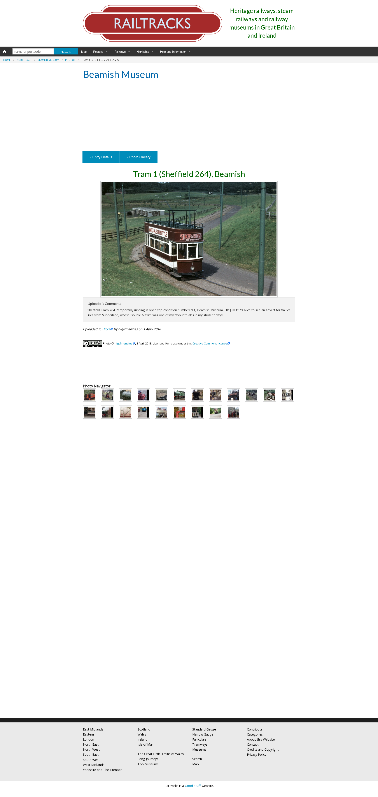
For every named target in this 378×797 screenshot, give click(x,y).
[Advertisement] (189, 116)
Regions (98, 51)
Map (84, 51)
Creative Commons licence (209, 343)
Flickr (106, 329)
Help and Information (173, 51)
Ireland (142, 739)
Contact (253, 744)
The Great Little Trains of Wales (161, 754)
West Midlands (93, 765)
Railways (120, 51)
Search (197, 759)
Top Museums (148, 764)
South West (91, 760)
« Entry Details (100, 156)
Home (6, 59)
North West (91, 749)
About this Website (261, 739)
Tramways (199, 744)
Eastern (88, 734)
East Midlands (93, 729)
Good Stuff (193, 786)
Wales (142, 734)
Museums (199, 749)
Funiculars (199, 739)
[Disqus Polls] (189, 547)
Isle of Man (146, 744)
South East (91, 754)
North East (24, 59)
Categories (255, 734)
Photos (70, 59)
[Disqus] (189, 656)
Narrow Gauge (202, 734)
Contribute (254, 729)
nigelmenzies (123, 343)
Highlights (143, 51)
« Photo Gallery (138, 156)
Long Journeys (148, 759)
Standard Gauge (204, 729)
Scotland (144, 729)
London (88, 739)
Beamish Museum (48, 59)
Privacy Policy (256, 754)
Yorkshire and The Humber (102, 770)
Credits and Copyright (263, 749)
